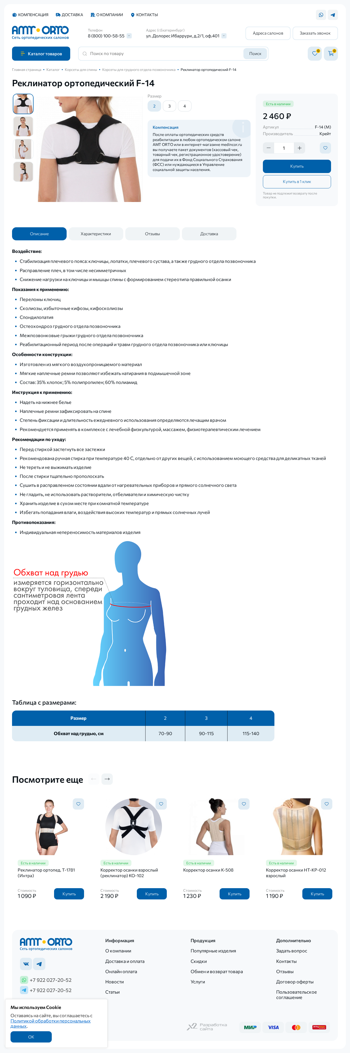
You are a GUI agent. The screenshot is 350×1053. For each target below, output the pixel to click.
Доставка (72, 14)
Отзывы (152, 233)
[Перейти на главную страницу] (40, 33)
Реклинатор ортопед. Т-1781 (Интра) (46, 872)
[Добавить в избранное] (325, 148)
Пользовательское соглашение (296, 994)
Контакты (147, 14)
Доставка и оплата (125, 961)
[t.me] (39, 964)
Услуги (198, 981)
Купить (297, 166)
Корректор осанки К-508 (208, 870)
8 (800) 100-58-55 (106, 35)
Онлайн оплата (121, 971)
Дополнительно (293, 940)
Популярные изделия (213, 950)
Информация (119, 940)
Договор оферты (295, 981)
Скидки (199, 961)
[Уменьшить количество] (268, 148)
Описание (39, 233)
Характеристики (96, 233)
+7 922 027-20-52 (50, 980)
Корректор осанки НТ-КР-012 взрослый (296, 872)
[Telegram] (333, 15)
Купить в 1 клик (297, 181)
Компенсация (33, 14)
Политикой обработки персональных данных (51, 1023)
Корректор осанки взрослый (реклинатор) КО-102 (129, 872)
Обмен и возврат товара (217, 971)
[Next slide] (107, 779)
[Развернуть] (129, 35)
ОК (31, 1036)
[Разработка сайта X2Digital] (207, 1027)
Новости (114, 981)
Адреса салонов (268, 32)
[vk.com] (26, 964)
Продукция (203, 940)
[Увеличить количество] (299, 148)
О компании (109, 14)
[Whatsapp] (321, 15)
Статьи (112, 992)
